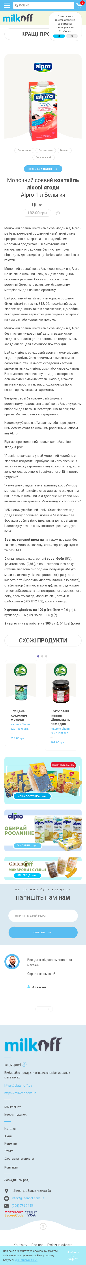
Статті (8, 1151)
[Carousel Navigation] (43, 1009)
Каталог (10, 1128)
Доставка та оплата (19, 1158)
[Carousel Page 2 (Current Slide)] (42, 656)
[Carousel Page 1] (38, 656)
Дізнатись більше (26, 1260)
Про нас (37, 1245)
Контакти (11, 1167)
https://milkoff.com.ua (20, 1093)
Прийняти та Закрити (73, 1256)
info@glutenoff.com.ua (28, 1198)
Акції (8, 1136)
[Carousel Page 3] (46, 656)
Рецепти (10, 1143)
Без (24, 150)
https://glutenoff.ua (18, 1085)
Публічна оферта (59, 1245)
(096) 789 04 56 (23, 1205)
